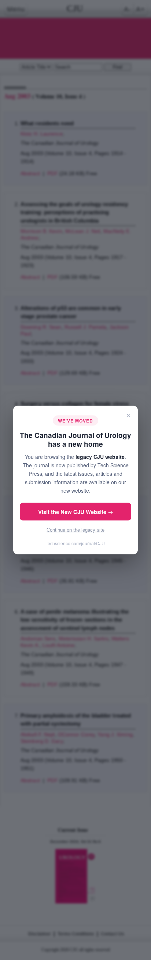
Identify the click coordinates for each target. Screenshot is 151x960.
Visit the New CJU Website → (75, 512)
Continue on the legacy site (75, 530)
